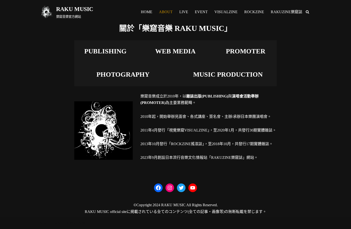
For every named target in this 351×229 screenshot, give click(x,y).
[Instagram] (169, 187)
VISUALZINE (226, 12)
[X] (181, 187)
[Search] (307, 12)
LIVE (183, 12)
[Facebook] (158, 187)
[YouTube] (192, 187)
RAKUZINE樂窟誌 (286, 12)
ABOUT (166, 12)
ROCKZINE (254, 12)
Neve (43, 223)
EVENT (201, 12)
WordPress (77, 223)
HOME (146, 12)
